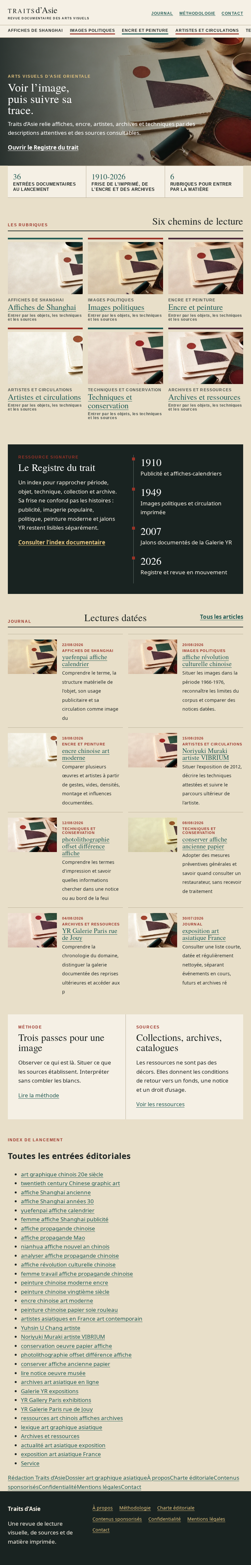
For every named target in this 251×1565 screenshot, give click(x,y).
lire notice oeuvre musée (53, 1373)
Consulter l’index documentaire (61, 542)
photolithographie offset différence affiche (85, 846)
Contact (232, 13)
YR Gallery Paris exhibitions (56, 1400)
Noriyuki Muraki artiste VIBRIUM (205, 754)
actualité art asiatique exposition (63, 1445)
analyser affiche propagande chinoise (70, 1255)
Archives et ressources (204, 396)
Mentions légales (99, 1487)
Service (30, 1463)
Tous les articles (221, 616)
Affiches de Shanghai (35, 30)
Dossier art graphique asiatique (106, 1477)
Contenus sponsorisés (117, 1519)
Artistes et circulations (207, 30)
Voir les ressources (160, 1104)
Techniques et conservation (110, 401)
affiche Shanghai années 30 (57, 1201)
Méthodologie (197, 13)
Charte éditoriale (192, 1477)
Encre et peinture (145, 30)
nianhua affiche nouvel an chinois (65, 1246)
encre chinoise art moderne (85, 754)
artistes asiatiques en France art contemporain (81, 1318)
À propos (158, 1477)
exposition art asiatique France (204, 934)
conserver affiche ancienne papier (204, 842)
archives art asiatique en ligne (60, 1382)
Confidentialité (58, 1487)
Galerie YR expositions (49, 1391)
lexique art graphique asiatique (61, 1427)
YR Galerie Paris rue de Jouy (89, 934)
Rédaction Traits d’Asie (36, 1477)
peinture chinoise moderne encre (64, 1282)
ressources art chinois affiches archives (72, 1418)
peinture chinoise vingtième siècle (65, 1291)
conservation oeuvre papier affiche (66, 1346)
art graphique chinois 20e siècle (62, 1174)
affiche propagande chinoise (58, 1228)
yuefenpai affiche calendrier (84, 660)
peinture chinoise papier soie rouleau (69, 1309)
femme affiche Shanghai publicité (65, 1219)
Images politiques (92, 30)
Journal (162, 13)
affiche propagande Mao (53, 1237)
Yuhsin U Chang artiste (50, 1327)
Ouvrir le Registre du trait (43, 147)
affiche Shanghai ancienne (56, 1192)
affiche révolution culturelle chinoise (207, 660)
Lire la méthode (38, 1095)
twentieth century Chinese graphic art (70, 1183)
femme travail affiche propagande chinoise (77, 1273)
